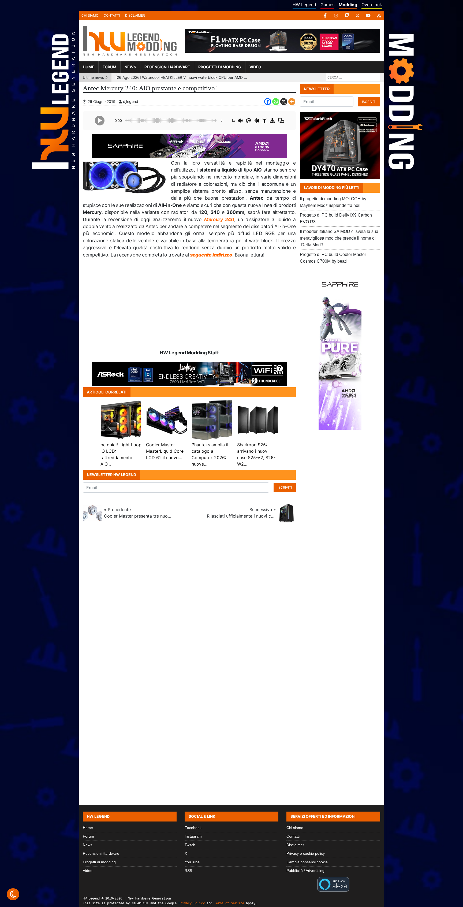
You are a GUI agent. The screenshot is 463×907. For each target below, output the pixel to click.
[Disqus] (231, 598)
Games (327, 4)
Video (255, 67)
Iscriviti (285, 487)
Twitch (190, 845)
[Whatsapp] (275, 101)
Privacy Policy (191, 903)
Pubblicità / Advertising (305, 870)
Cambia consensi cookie (307, 862)
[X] (357, 15)
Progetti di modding (219, 67)
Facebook (193, 828)
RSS (188, 870)
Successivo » (241, 513)
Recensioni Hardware (167, 67)
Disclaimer (135, 15)
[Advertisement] (189, 301)
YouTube (192, 862)
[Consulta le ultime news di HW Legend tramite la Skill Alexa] (333, 884)
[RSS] (379, 15)
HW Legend (304, 4)
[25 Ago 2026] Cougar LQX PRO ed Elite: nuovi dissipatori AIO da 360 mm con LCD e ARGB (182, 77)
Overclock (371, 4)
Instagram (193, 836)
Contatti (112, 15)
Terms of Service (229, 903)
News (130, 67)
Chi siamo (89, 15)
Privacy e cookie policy (305, 853)
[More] (291, 101)
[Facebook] (325, 15)
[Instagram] (336, 15)
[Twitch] (346, 15)
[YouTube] (368, 15)
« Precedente (138, 513)
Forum (109, 67)
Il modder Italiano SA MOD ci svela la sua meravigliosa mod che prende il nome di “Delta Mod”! (339, 238)
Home (88, 67)
